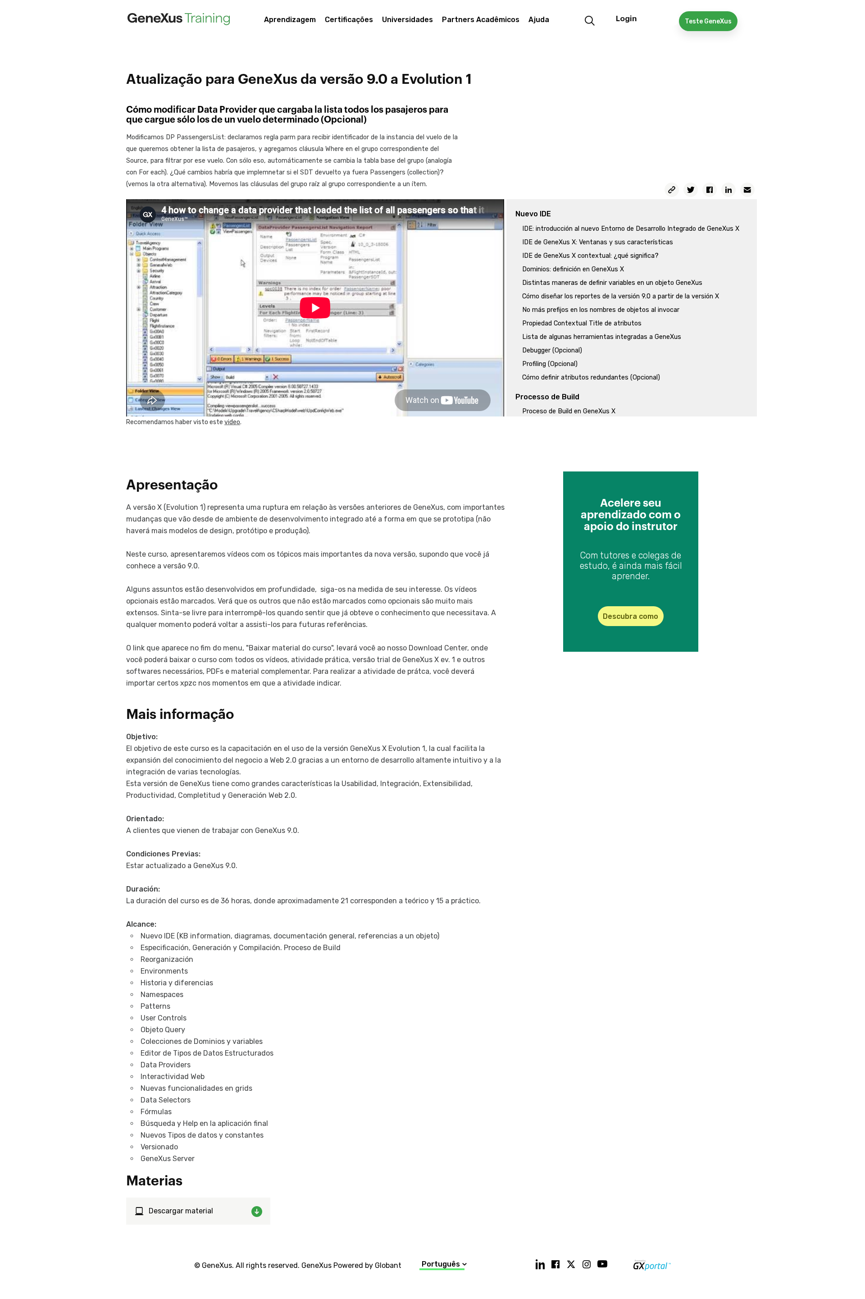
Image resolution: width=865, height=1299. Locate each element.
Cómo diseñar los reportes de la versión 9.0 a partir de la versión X (620, 296)
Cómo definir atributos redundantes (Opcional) (591, 377)
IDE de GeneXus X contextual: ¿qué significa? (590, 256)
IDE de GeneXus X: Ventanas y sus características (597, 242)
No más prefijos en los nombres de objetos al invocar (600, 310)
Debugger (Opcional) (552, 350)
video (232, 422)
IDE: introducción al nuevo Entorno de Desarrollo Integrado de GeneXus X (630, 229)
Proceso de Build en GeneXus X (568, 411)
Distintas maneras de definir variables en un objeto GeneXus (612, 283)
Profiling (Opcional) (550, 364)
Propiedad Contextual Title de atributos (582, 323)
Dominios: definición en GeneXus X (573, 269)
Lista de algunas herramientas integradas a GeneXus (601, 337)
